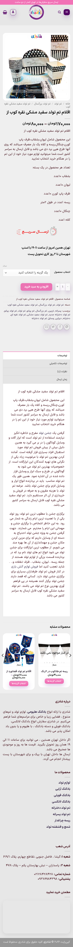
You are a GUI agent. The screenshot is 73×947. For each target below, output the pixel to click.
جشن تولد (45, 433)
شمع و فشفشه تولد (58, 827)
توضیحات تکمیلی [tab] (58, 363)
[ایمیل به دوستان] (46, 327)
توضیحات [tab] (62, 355)
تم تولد (58, 104)
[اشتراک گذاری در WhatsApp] (67, 327)
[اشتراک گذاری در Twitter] (53, 327)
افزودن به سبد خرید (36, 286)
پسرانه (58, 311)
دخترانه (66, 318)
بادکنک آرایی (62, 789)
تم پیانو (30, 311)
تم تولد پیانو (10, 311)
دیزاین (58, 318)
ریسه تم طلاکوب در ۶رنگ (54, 671)
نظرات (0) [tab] (62, 371)
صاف (5, 266)
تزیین (51, 311)
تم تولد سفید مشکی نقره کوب (23, 305)
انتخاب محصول (62, 272)
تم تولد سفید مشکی (37, 314)
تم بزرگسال (41, 311)
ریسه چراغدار (62, 820)
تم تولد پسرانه (61, 814)
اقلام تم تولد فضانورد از (18, 671)
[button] (67, 12)
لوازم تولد (64, 783)
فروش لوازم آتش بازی (24, 566)
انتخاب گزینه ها (54, 681)
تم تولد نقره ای (18, 314)
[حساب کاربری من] (13, 12)
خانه (68, 104)
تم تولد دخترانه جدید (59, 314)
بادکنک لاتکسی (61, 802)
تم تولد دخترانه (60, 808)
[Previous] (70, 663)
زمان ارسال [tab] (62, 379)
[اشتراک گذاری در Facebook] (60, 327)
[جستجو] (59, 12)
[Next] (3, 663)
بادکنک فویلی (62, 795)
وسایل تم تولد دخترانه (43, 318)
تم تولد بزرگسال (42, 104)
